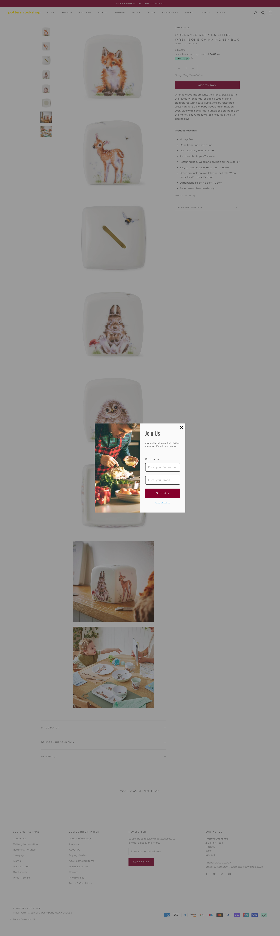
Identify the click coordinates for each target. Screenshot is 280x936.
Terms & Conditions (162, 503)
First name (152, 459)
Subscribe (162, 493)
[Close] (181, 427)
